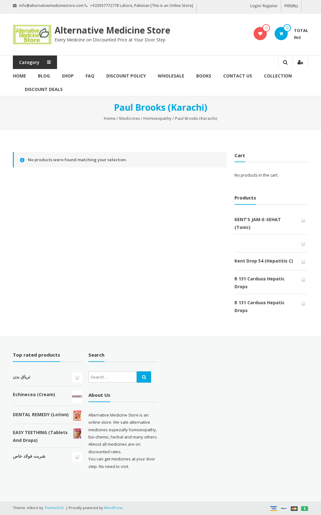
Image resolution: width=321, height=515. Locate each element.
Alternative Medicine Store (112, 30)
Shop (68, 76)
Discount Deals (44, 89)
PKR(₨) (291, 5)
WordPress (113, 507)
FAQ (90, 76)
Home (19, 76)
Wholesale (171, 76)
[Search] (144, 377)
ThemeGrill (54, 507)
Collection (278, 76)
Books (203, 76)
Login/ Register (264, 5)
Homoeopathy (157, 118)
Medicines (129, 118)
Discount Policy (126, 76)
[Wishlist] (260, 33)
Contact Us (237, 76)
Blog (44, 76)
